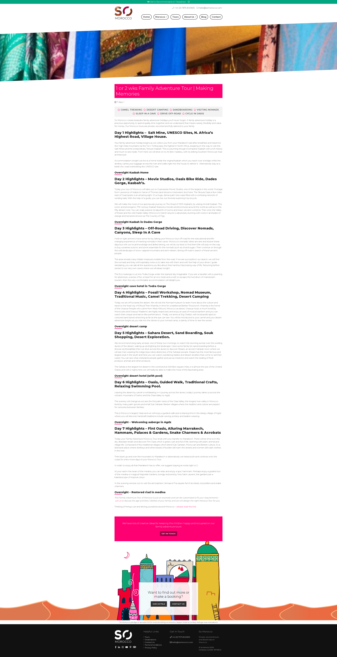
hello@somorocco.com (210, 8)
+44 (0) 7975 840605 (184, 8)
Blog (203, 17)
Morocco (160, 17)
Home (146, 17)
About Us (189, 17)
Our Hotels (159, 604)
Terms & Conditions (153, 645)
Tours (175, 17)
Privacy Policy (151, 648)
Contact (216, 17)
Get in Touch (168, 534)
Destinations (150, 640)
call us (118, 500)
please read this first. (186, 506)
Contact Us (178, 604)
